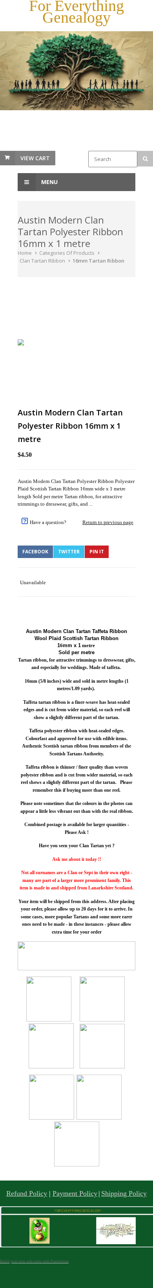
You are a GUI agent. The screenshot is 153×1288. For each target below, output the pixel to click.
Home (25, 252)
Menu (49, 182)
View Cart (35, 158)
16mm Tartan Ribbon (98, 260)
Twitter (69, 551)
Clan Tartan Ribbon (42, 260)
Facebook (35, 551)
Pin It (96, 551)
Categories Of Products (67, 252)
